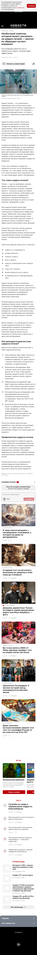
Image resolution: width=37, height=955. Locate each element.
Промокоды (18, 862)
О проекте (18, 932)
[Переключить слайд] (33, 770)
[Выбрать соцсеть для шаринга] (33, 64)
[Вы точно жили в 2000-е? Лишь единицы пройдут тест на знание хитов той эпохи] (18, 633)
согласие (19, 8)
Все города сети (8, 923)
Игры (18, 760)
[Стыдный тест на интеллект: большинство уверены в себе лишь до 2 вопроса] (18, 555)
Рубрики (5, 918)
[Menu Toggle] (2, 26)
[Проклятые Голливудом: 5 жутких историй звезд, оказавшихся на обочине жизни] (18, 670)
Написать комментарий (15, 64)
